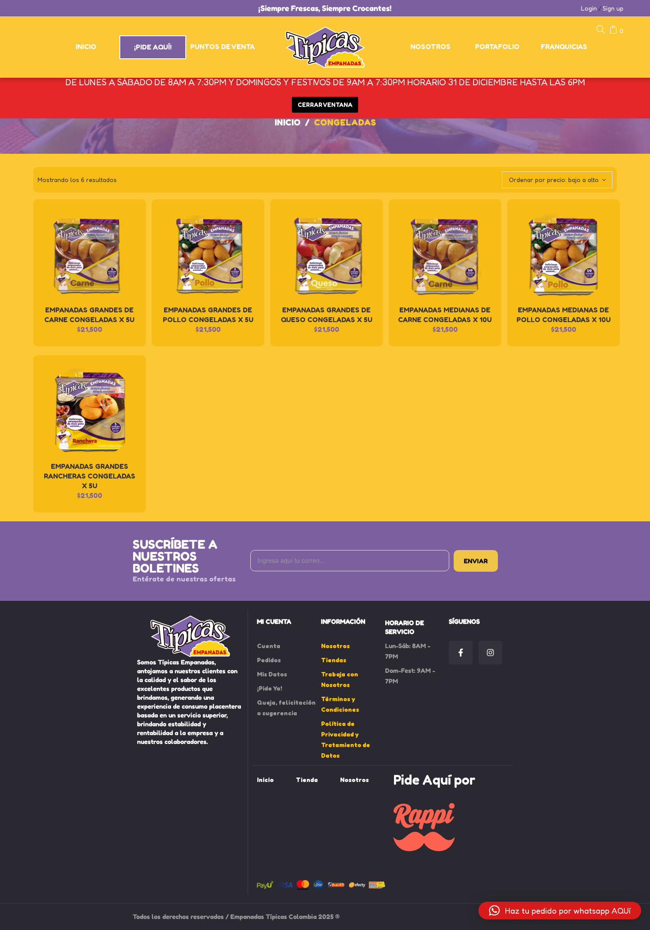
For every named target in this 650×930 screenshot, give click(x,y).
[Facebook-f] (461, 652)
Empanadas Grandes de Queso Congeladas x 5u (326, 314)
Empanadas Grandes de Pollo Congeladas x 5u (208, 314)
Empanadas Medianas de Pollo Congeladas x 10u (563, 314)
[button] (559, 910)
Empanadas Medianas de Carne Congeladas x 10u (445, 314)
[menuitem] (86, 46)
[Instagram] (490, 652)
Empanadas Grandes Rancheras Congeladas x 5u (89, 476)
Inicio (288, 122)
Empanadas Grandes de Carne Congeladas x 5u (89, 314)
